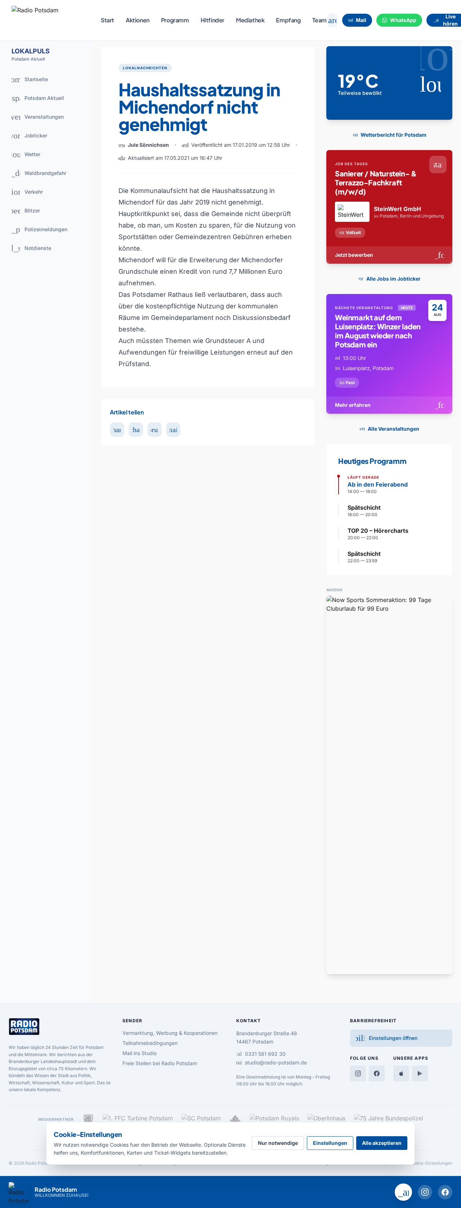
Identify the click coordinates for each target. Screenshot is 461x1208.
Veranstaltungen (35, 117)
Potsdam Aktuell (35, 98)
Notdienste (28, 248)
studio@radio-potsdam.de (271, 1062)
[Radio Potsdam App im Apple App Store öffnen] (401, 1073)
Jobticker (27, 135)
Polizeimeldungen (36, 229)
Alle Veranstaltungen (388, 429)
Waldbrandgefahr (36, 173)
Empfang (288, 20)
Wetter (23, 154)
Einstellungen (330, 1143)
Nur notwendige (278, 1143)
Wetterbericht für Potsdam (387, 135)
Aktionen (137, 20)
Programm (175, 20)
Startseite (27, 79)
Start (107, 20)
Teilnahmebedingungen (150, 1043)
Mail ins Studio (139, 1053)
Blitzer (23, 210)
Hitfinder (212, 20)
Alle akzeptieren (382, 1143)
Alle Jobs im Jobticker (388, 279)
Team (319, 20)
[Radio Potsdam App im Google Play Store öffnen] (420, 1073)
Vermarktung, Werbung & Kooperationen (170, 1033)
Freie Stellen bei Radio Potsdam (159, 1063)
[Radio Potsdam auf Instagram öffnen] (425, 1192)
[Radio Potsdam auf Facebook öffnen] (445, 1192)
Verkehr (24, 192)
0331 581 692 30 (261, 1054)
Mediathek (250, 20)
